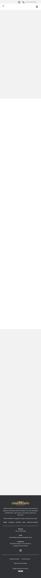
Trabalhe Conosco (14, 559)
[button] (37, 7)
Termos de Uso (25, 559)
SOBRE (5, 522)
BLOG (24, 522)
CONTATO (18, 522)
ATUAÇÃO (11, 522)
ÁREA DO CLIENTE (32, 522)
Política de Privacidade (20, 563)
